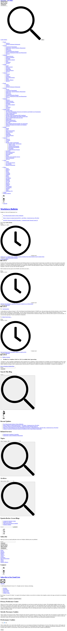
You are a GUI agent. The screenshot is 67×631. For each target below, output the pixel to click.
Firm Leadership (9, 153)
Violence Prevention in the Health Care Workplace (16, 124)
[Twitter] (3, 202)
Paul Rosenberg (6, 309)
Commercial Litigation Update (9, 521)
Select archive (3, 481)
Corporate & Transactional (11, 46)
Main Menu (9, 0)
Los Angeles (8, 178)
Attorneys (8, 43)
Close (2, 629)
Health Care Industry (10, 57)
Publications (8, 69)
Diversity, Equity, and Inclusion (12, 142)
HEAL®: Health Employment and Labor (14, 117)
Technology (8, 62)
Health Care (8, 49)
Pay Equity (8, 122)
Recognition (10, 148)
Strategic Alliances (9, 79)
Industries (5, 55)
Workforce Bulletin (9, 209)
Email (2, 367)
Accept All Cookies (17, 598)
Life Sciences (8, 50)
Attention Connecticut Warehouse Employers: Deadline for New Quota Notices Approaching (22, 428)
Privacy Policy (6, 590)
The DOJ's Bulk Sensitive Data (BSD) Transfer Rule (17, 116)
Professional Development (13, 147)
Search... (2, 374)
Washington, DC (9, 191)
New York (8, 181)
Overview (8, 74)
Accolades (8, 140)
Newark (7, 182)
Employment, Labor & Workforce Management (15, 48)
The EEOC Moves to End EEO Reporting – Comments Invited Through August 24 (20, 426)
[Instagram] (4, 200)
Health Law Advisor (7, 522)
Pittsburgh (8, 183)
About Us (5, 72)
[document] (33, 615)
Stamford (8, 188)
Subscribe (5, 203)
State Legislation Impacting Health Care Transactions (17, 123)
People (4, 42)
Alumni (4, 192)
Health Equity (9, 118)
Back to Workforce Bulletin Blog (7, 366)
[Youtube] (3, 197)
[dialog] (33, 597)
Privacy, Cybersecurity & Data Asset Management (16, 52)
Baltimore (8, 169)
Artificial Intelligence (10, 114)
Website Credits (6, 592)
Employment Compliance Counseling (11, 434)
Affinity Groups (11, 145)
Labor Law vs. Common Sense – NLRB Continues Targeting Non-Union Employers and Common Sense (22, 256)
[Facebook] (3, 199)
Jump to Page (3, 0)
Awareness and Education (13, 146)
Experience (8, 76)
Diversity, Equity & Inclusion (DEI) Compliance (16, 115)
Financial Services (9, 56)
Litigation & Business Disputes (12, 51)
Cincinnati (8, 173)
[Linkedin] (4, 196)
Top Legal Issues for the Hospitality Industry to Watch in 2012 (13, 352)
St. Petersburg (9, 187)
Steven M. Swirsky (4, 259)
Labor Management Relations (11, 257)
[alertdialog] (33, 615)
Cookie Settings (4, 39)
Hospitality (8, 58)
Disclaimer (5, 589)
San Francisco (9, 186)
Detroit (7, 175)
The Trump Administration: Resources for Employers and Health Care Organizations (23, 111)
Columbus (8, 174)
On (2, 622)
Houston (7, 176)
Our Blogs (8, 68)
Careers (7, 75)
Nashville (8, 180)
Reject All (10, 598)
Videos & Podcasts (10, 70)
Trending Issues (6, 109)
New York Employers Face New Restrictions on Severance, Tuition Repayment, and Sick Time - (30, 427)
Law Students (8, 163)
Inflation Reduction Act (10, 120)
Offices (7, 78)
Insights (4, 64)
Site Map (5, 588)
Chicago (7, 172)
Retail (7, 61)
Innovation (8, 154)
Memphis (8, 179)
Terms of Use (6, 591)
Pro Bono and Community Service (13, 156)
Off (6, 622)
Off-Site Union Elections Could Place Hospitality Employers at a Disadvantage (17, 303)
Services (5, 45)
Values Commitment (10, 158)
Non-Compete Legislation (11, 121)
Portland (7, 185)
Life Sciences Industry (10, 59)
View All (7, 53)
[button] (4, 530)
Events (7, 65)
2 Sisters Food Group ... (7, 317)
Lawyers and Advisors (10, 162)
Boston (7, 170)
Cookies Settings (4, 598)
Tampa (7, 189)
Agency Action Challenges (11, 113)
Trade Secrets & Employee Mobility (10, 523)
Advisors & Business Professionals (13, 44)
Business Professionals (10, 165)
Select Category (4, 441)
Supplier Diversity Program (14, 149)
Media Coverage (9, 66)
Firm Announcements (10, 77)
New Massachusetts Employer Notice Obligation (13, 424)
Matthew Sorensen (6, 357)
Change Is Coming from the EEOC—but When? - (21, 425)
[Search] (24, 39)
